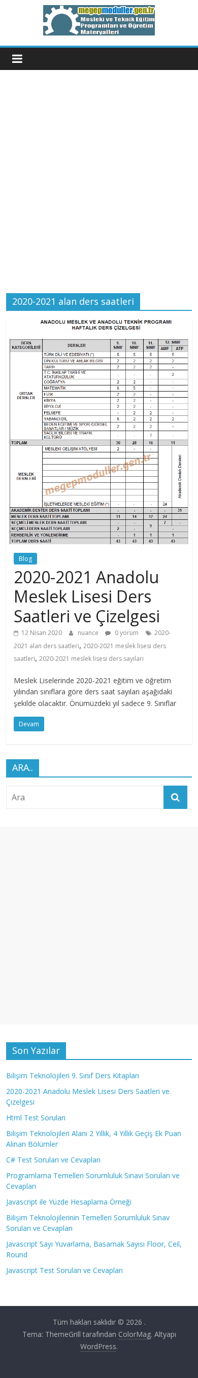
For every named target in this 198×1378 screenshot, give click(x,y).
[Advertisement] (99, 189)
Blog (25, 558)
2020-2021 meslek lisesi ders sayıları (91, 658)
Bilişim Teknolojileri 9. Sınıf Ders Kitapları (72, 1075)
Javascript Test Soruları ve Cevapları (64, 1270)
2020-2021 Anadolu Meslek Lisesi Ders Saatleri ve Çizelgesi (87, 596)
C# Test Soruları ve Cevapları (53, 1159)
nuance (89, 632)
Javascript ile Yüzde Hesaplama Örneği (68, 1202)
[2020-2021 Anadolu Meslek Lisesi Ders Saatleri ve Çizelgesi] (99, 324)
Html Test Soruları (35, 1117)
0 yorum (126, 632)
